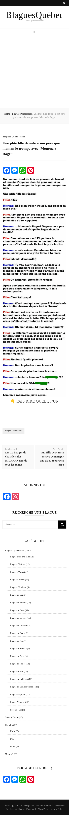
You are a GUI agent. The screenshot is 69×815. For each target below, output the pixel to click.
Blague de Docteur (18, 625)
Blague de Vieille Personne (22, 686)
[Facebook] (7, 170)
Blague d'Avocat (17, 572)
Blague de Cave (17, 610)
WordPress (43, 809)
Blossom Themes (17, 809)
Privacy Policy (57, 809)
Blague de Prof (16, 671)
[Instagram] (15, 496)
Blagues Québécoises (14, 136)
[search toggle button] (64, 3)
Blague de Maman (18, 648)
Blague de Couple (18, 618)
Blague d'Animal (17, 564)
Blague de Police (17, 663)
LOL (12, 739)
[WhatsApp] (23, 170)
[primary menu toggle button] (34, 32)
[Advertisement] (34, 71)
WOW (13, 746)
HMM (13, 731)
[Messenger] (15, 170)
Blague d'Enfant (17, 579)
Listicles (9, 725)
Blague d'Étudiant (18, 587)
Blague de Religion (19, 679)
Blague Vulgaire (17, 702)
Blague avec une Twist (20, 556)
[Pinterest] (31, 170)
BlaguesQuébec (34, 15)
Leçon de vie (16, 709)
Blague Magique (17, 694)
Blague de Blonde (18, 602)
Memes (8, 754)
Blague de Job (16, 641)
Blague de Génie (17, 633)
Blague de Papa (17, 656)
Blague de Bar (16, 595)
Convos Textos (12, 717)
